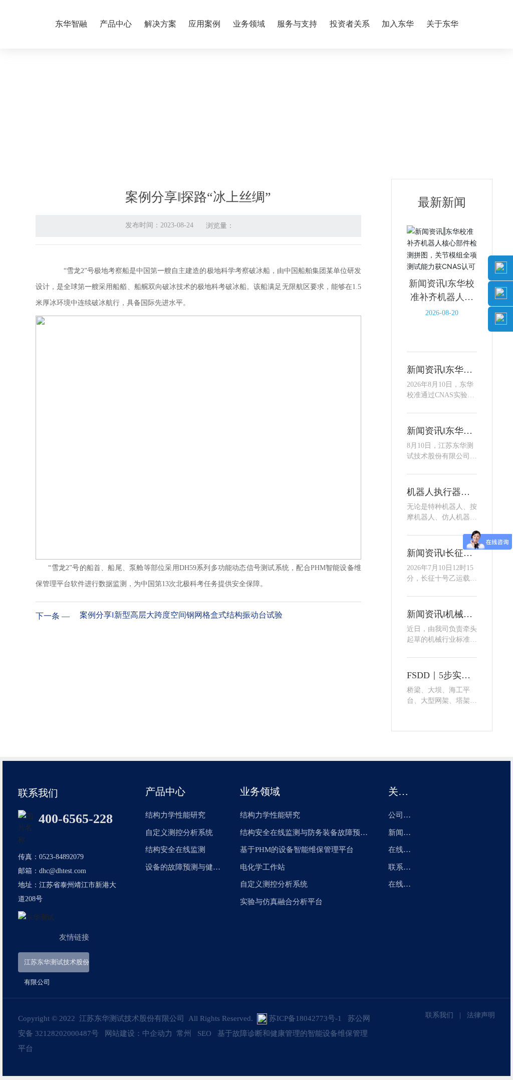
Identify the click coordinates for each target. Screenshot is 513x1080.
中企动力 (157, 1033)
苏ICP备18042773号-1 (305, 1018)
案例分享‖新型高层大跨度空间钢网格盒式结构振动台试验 (181, 615)
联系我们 (439, 1015)
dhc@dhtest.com (62, 871)
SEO (204, 1033)
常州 (183, 1033)
